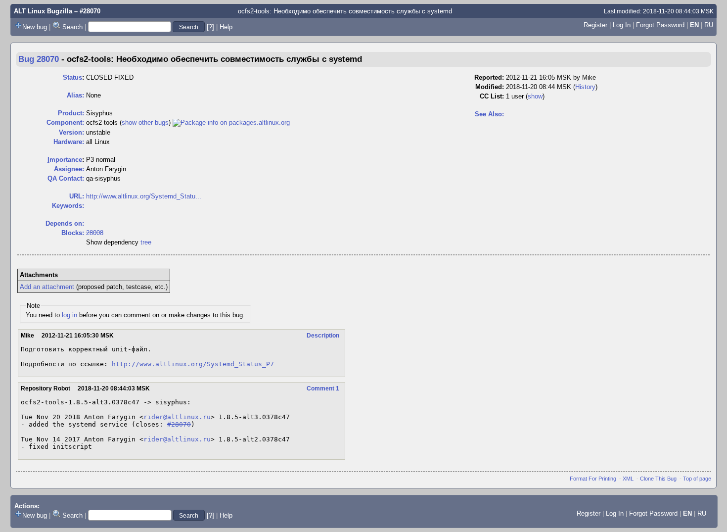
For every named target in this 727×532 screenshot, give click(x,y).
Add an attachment (47, 286)
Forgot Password (660, 25)
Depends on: (64, 223)
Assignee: (69, 169)
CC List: (492, 96)
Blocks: (72, 233)
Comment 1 (323, 388)
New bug (34, 27)
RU (708, 25)
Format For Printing (593, 479)
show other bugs (145, 122)
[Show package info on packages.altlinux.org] (231, 122)
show (535, 96)
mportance (64, 159)
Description (323, 335)
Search (72, 27)
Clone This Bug (658, 479)
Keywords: (68, 205)
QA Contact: (65, 178)
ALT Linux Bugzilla (43, 11)
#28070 (179, 424)
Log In (622, 25)
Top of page (697, 479)
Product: (71, 113)
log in (69, 315)
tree (145, 242)
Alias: (75, 95)
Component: (65, 122)
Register (595, 25)
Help (226, 27)
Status (72, 77)
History (585, 87)
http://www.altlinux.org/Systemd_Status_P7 (193, 364)
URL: (76, 196)
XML (628, 479)
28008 (94, 233)
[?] (210, 27)
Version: (71, 132)
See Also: (489, 114)
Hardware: (68, 141)
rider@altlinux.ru (177, 417)
